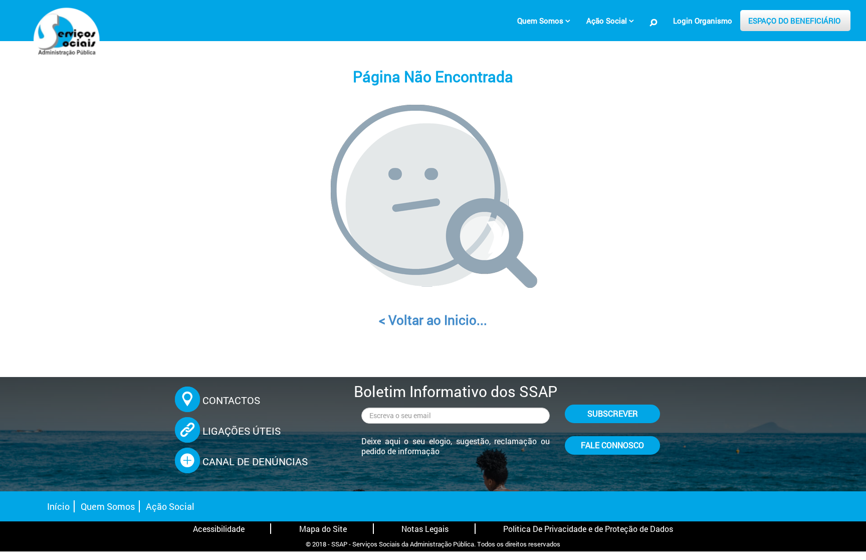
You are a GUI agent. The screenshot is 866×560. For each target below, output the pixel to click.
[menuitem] (543, 21)
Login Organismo (702, 21)
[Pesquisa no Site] (653, 22)
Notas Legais (425, 528)
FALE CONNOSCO (612, 445)
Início (58, 506)
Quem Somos (108, 506)
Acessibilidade (219, 528)
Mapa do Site (323, 528)
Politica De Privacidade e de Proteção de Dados (588, 528)
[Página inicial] (65, 38)
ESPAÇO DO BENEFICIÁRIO (794, 21)
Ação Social (170, 506)
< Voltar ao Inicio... (433, 319)
